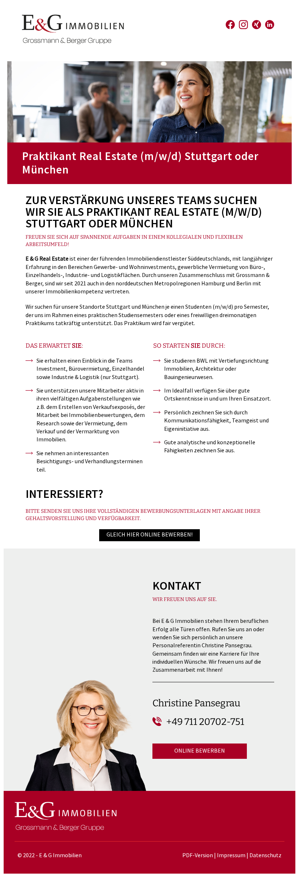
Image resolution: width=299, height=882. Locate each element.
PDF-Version (197, 855)
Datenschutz (265, 855)
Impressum (231, 855)
